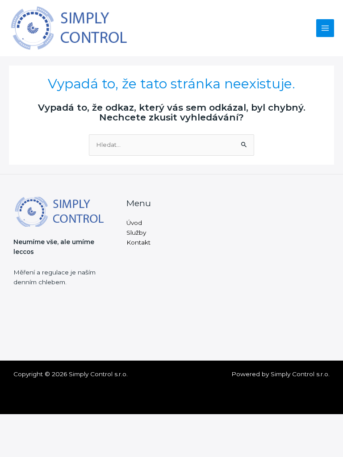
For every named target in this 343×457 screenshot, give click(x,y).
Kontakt (138, 242)
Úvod (134, 222)
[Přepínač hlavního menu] (325, 28)
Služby (136, 232)
